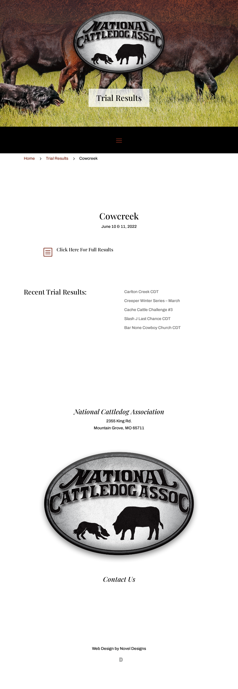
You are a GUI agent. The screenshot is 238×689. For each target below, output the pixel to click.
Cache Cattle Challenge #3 (148, 310)
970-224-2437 (119, 588)
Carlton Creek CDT (141, 292)
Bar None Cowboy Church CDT (152, 328)
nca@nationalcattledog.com (119, 595)
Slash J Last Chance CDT (147, 319)
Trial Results (119, 97)
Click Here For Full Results (85, 249)
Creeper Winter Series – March (152, 301)
